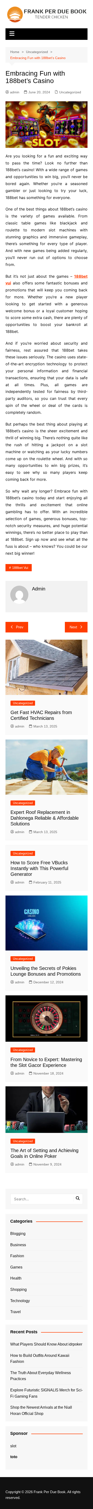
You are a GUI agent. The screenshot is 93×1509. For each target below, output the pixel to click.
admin (14, 92)
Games (16, 1267)
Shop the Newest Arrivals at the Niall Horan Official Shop (41, 1410)
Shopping (18, 1289)
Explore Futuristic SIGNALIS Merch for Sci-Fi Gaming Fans (46, 1393)
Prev (19, 627)
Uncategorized (70, 92)
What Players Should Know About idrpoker (46, 1344)
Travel (15, 1312)
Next (73, 627)
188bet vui (20, 568)
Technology (20, 1301)
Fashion (17, 1256)
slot (13, 1446)
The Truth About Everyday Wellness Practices (40, 1376)
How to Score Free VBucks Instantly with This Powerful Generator (39, 868)
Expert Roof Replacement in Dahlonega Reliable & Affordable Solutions (44, 818)
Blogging (18, 1234)
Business (18, 1245)
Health (15, 1278)
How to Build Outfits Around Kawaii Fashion (39, 1358)
